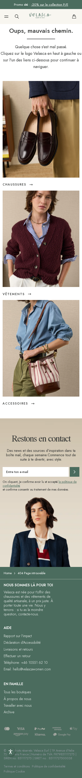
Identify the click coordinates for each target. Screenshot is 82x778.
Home (8, 573)
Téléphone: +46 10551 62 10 (26, 662)
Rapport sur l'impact (18, 635)
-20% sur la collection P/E (49, 4)
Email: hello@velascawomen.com (27, 669)
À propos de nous (17, 698)
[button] (6, 16)
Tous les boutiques (17, 692)
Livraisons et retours (18, 649)
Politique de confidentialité (48, 766)
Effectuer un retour (17, 655)
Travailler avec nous (18, 705)
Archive (9, 712)
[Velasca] (40, 16)
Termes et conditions (17, 766)
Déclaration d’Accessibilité (22, 642)
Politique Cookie (14, 771)
